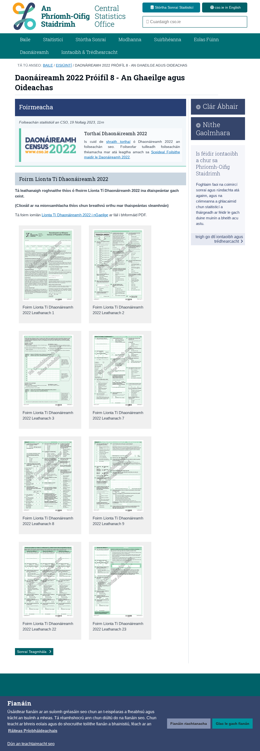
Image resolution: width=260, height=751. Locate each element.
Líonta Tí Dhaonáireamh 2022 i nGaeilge (75, 215)
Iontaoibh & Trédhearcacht (89, 52)
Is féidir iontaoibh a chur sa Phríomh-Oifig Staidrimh (217, 163)
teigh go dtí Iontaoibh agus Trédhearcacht (219, 239)
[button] (32, 731)
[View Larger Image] (48, 300)
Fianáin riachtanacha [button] (188, 724)
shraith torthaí (118, 142)
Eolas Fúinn (206, 39)
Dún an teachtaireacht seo (31, 744)
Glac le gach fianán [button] (232, 724)
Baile (25, 39)
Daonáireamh (34, 52)
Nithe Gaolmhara (213, 128)
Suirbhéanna (167, 39)
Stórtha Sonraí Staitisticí (173, 7)
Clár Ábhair (220, 107)
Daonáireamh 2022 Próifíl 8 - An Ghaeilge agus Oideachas (131, 65)
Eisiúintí (64, 65)
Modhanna (130, 39)
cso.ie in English (227, 7)
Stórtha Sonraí (91, 39)
